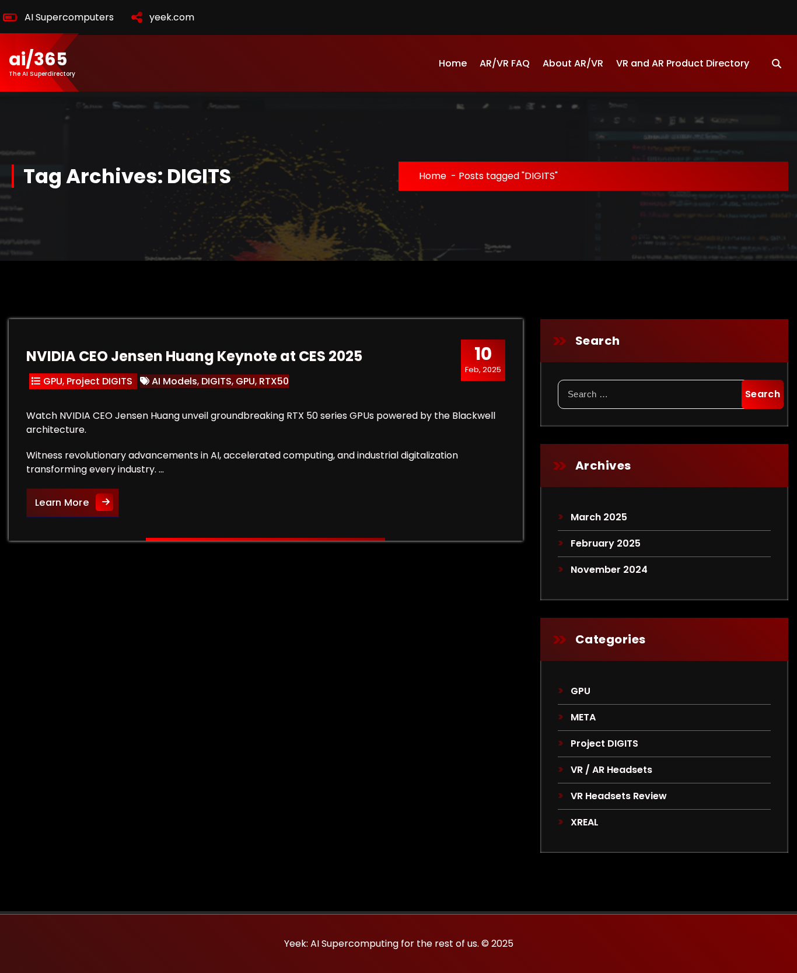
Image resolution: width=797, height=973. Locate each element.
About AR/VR (573, 63)
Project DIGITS (99, 381)
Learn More (77, 502)
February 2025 (606, 543)
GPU (52, 381)
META (583, 717)
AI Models (174, 381)
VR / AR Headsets (611, 769)
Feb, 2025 (483, 359)
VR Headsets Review (619, 796)
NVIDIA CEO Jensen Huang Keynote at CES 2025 (194, 356)
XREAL (585, 822)
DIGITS (216, 381)
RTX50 (274, 381)
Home (453, 63)
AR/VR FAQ (505, 63)
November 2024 (609, 569)
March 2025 (599, 517)
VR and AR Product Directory (682, 63)
